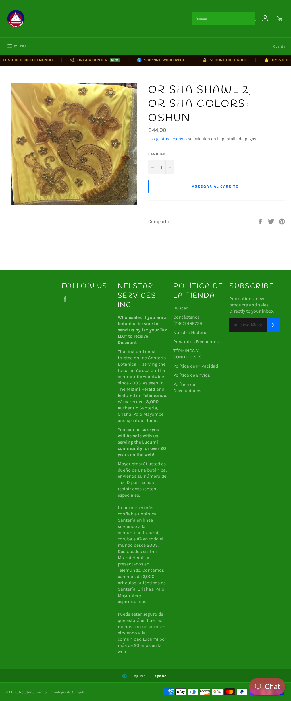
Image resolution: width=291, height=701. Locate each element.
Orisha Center (87, 60)
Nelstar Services (33, 692)
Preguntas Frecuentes (196, 341)
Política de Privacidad (195, 366)
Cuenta (279, 46)
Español (160, 676)
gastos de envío (171, 138)
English (139, 676)
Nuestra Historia (190, 332)
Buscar (180, 308)
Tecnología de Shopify (66, 692)
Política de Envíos (191, 375)
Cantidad (156, 154)
